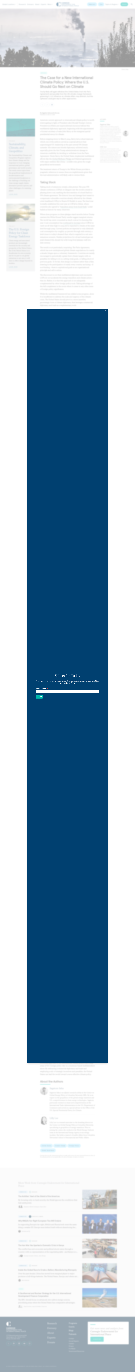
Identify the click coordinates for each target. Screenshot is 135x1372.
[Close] (106, 311)
